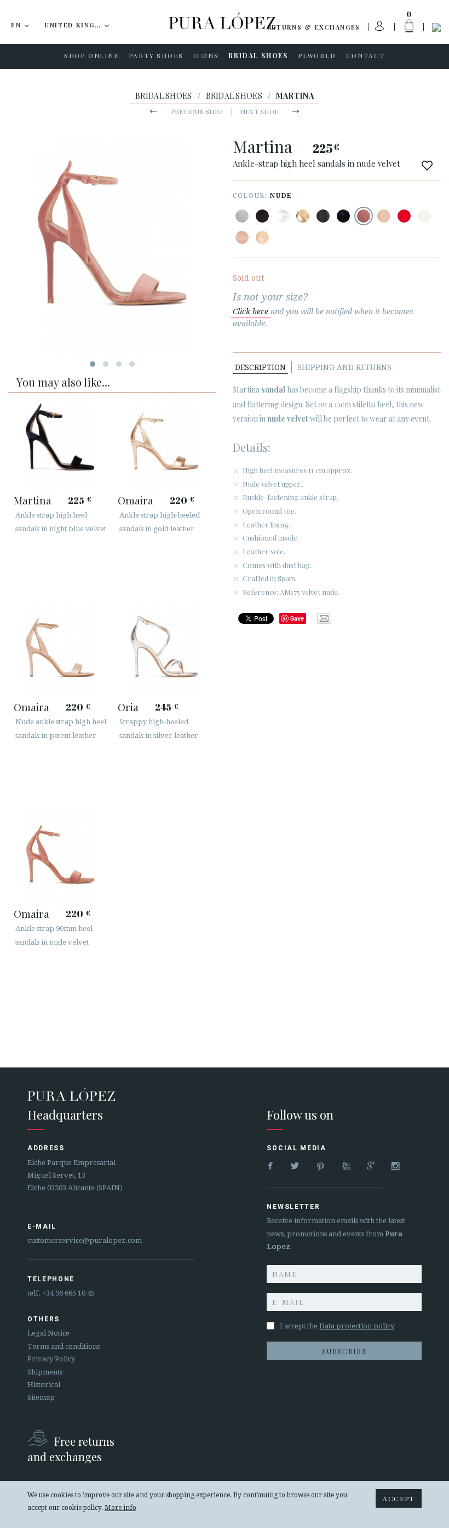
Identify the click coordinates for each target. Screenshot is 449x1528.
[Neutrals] (262, 237)
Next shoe (259, 111)
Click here (250, 311)
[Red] (404, 216)
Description (260, 367)
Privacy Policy (51, 1359)
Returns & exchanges (313, 27)
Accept (399, 1498)
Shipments (44, 1372)
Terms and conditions (63, 1346)
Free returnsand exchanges (70, 1449)
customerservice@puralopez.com (84, 1240)
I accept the (337, 1326)
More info (120, 1508)
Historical (43, 1385)
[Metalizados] (242, 216)
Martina (32, 500)
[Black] (262, 216)
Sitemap (41, 1397)
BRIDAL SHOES (163, 95)
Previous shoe (197, 111)
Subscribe (344, 1351)
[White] (424, 216)
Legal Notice (48, 1333)
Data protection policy (356, 1326)
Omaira (135, 500)
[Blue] (343, 216)
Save (297, 618)
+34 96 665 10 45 (68, 1293)
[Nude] (363, 216)
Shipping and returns (344, 367)
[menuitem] (91, 56)
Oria (128, 707)
